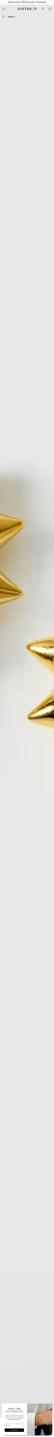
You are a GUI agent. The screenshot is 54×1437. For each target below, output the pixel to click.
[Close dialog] (50, 1405)
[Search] (3, 17)
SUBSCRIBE (14, 1430)
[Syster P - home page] (27, 9)
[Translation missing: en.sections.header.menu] (2, 9)
